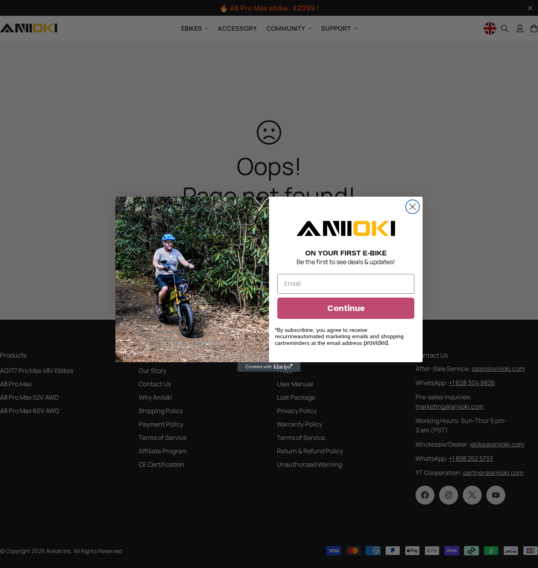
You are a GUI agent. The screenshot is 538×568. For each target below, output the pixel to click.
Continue (346, 308)
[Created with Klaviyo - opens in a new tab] (269, 367)
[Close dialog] (412, 207)
